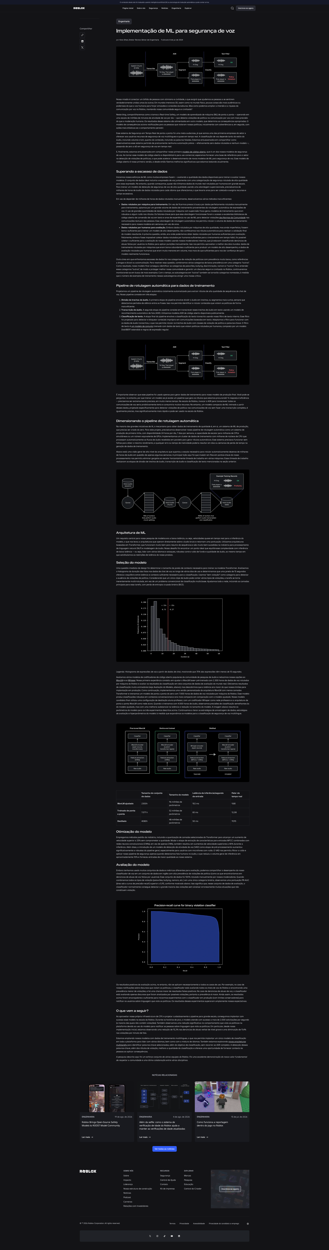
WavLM (119, 680)
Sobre (126, 1175)
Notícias (127, 1193)
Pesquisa (188, 1180)
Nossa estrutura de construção (137, 1188)
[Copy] (82, 35)
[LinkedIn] (82, 41)
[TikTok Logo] (164, 1236)
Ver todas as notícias (165, 1149)
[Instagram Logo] (157, 1236)
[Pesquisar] (233, 8)
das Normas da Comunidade (232, 217)
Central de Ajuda (168, 1180)
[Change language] (247, 1223)
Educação (188, 1184)
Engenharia (124, 21)
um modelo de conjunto (142, 326)
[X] (82, 47)
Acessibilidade (199, 1223)
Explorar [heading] (188, 1171)
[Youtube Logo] (171, 1236)
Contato (164, 1184)
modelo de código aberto (194, 151)
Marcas (187, 1175)
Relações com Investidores (135, 1206)
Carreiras (127, 1201)
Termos (172, 1223)
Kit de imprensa (167, 1188)
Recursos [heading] (164, 1171)
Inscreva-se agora (245, 8)
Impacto (127, 1180)
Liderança (128, 1184)
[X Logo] (150, 1236)
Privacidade (184, 1223)
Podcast (127, 1197)
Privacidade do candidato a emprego (224, 1223)
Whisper (131, 680)
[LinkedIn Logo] (179, 1236)
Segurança (165, 1175)
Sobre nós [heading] (128, 1171)
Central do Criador (192, 1188)
